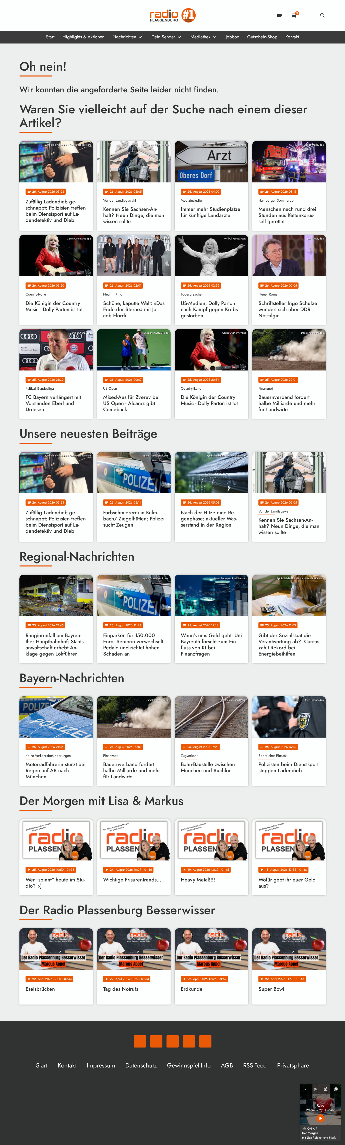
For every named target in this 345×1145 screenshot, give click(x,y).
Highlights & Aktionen (83, 37)
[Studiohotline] (65, 15)
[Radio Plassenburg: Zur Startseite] (172, 15)
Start (50, 37)
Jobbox (232, 37)
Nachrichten (124, 37)
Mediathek (200, 37)
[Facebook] (35, 15)
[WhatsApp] (24, 15)
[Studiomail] (55, 15)
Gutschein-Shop (262, 37)
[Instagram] (45, 15)
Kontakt (292, 37)
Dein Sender (163, 37)
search (322, 15)
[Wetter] (308, 15)
